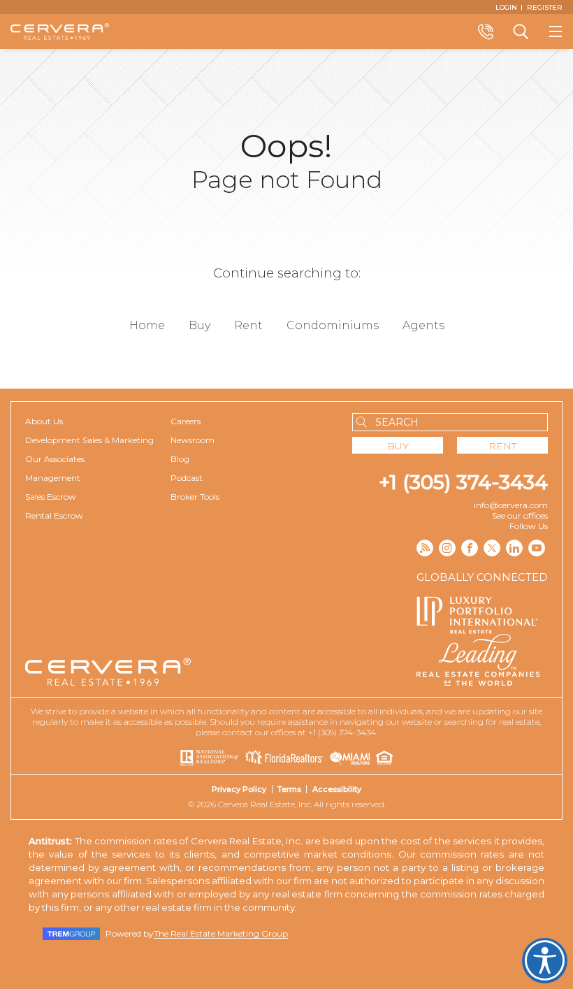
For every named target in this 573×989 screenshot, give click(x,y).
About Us (44, 421)
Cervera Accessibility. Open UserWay (544, 960)
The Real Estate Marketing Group (221, 933)
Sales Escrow (50, 496)
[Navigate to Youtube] (536, 548)
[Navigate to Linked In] (514, 548)
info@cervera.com (511, 505)
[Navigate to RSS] (424, 548)
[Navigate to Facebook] (469, 548)
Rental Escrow (54, 515)
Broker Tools (195, 496)
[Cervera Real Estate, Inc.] (59, 31)
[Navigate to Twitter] (492, 548)
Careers (186, 421)
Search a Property (520, 31)
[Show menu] (555, 31)
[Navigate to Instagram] (447, 548)
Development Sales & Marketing (89, 440)
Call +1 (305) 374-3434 (485, 31)
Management (52, 477)
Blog (180, 459)
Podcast (187, 477)
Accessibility (336, 789)
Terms (289, 789)
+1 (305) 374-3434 (463, 482)
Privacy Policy (239, 789)
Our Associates (55, 459)
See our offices (520, 515)
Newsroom (193, 440)
